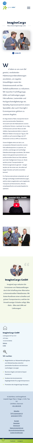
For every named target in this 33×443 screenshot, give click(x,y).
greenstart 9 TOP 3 (16, 416)
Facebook (12, 441)
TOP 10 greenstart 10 (16, 413)
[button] (3, 440)
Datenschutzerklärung (16, 428)
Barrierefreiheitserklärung (16, 430)
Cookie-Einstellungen (16, 433)
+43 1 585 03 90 (16, 406)
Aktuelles (16, 411)
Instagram (20, 441)
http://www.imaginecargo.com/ (16, 25)
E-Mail (4, 345)
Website (5, 343)
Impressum (16, 426)
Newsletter (16, 423)
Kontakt (16, 421)
